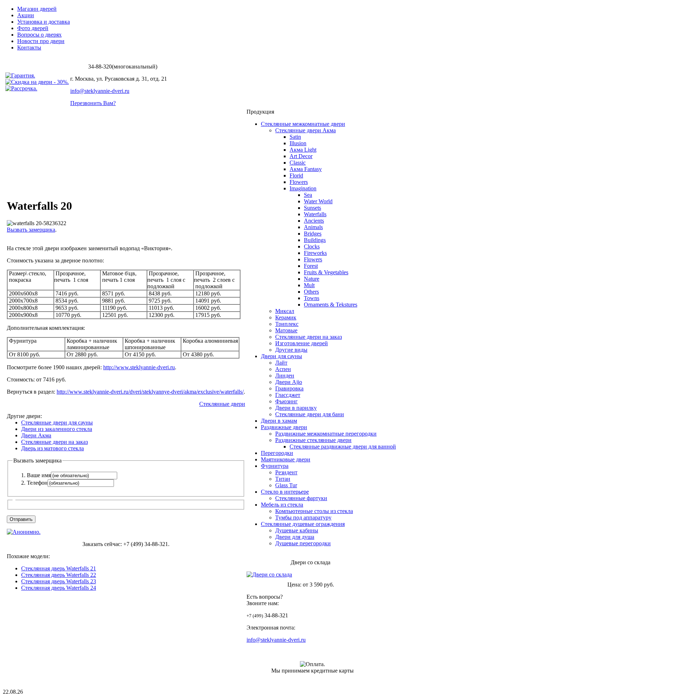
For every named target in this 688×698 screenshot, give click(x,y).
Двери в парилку (296, 408)
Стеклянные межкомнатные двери (303, 124)
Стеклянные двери (222, 404)
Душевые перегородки (303, 543)
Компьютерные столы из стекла (314, 511)
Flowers (299, 182)
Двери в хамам (279, 421)
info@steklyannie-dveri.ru (99, 91)
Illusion (298, 143)
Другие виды (291, 350)
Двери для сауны (281, 356)
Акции (25, 15)
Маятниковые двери (285, 459)
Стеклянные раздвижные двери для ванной (343, 446)
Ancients (314, 221)
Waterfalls (315, 214)
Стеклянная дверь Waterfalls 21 (58, 568)
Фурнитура (274, 466)
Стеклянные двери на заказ (54, 442)
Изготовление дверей (301, 343)
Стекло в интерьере (285, 492)
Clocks (312, 246)
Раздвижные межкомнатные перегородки (326, 434)
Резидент (286, 472)
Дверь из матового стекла (52, 448)
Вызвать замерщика (31, 230)
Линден (284, 375)
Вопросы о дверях (39, 35)
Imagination (303, 188)
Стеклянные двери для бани (309, 414)
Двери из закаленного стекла (56, 429)
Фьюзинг (286, 401)
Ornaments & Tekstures (330, 304)
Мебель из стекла (282, 505)
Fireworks (315, 253)
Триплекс (286, 324)
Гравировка (289, 388)
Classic (298, 163)
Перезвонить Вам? (93, 103)
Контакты (29, 47)
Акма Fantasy (306, 169)
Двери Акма (36, 435)
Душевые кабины (296, 530)
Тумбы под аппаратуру (303, 517)
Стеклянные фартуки (301, 498)
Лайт (281, 363)
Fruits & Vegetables (326, 272)
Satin (295, 137)
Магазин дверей (37, 9)
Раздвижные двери (284, 427)
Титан (282, 479)
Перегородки (277, 453)
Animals (313, 227)
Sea (308, 195)
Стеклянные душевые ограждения (303, 524)
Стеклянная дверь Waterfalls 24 (58, 588)
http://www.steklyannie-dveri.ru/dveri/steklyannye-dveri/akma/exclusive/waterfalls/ (150, 392)
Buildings (315, 240)
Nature (311, 279)
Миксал (284, 311)
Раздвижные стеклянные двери (313, 440)
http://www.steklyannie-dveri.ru (139, 367)
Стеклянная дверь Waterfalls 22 (58, 575)
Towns (311, 298)
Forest (311, 266)
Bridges (312, 234)
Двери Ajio (288, 382)
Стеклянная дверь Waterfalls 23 (58, 581)
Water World (318, 201)
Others (311, 292)
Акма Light (303, 150)
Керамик (285, 317)
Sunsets (312, 208)
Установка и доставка (43, 22)
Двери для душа (294, 537)
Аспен (283, 369)
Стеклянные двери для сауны (57, 422)
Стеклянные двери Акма (305, 130)
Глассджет (287, 395)
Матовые (286, 330)
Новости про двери (40, 41)
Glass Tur (286, 485)
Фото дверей (32, 28)
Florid (296, 175)
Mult (309, 285)
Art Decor (301, 156)
